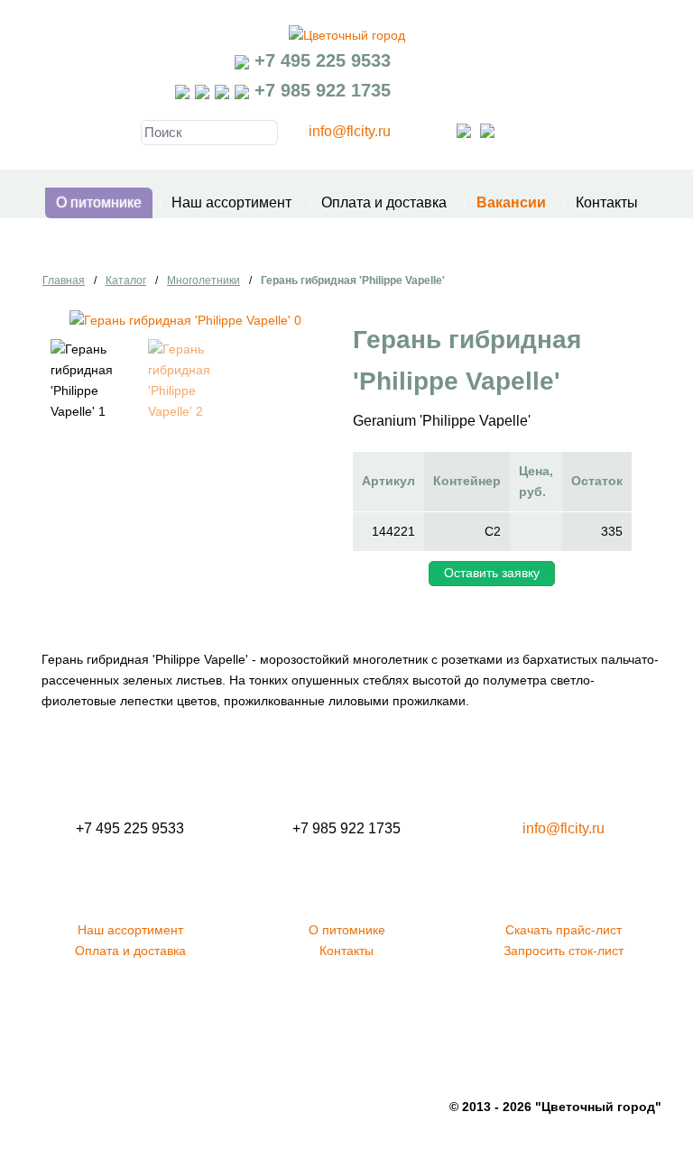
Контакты (607, 202)
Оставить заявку (492, 572)
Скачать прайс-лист (563, 930)
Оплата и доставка (384, 202)
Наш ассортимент (231, 202)
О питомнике (99, 202)
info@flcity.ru (350, 131)
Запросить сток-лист (564, 950)
